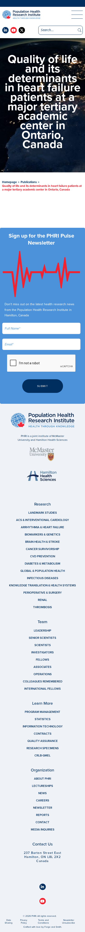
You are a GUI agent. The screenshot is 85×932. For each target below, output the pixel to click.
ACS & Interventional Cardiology (42, 520)
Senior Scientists (42, 638)
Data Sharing (8, 921)
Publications (29, 182)
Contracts (42, 734)
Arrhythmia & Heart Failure (42, 527)
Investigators (42, 652)
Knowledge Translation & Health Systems (42, 585)
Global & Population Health (42, 571)
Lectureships (42, 786)
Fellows (42, 660)
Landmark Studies (42, 513)
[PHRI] (34, 14)
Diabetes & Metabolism (42, 563)
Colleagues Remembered (42, 681)
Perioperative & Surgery (42, 593)
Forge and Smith (52, 927)
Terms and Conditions (43, 921)
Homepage (9, 182)
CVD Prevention (42, 556)
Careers (42, 800)
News (42, 793)
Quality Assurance (42, 741)
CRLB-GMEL (42, 755)
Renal (42, 600)
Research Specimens (43, 748)
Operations (43, 674)
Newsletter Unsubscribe (68, 921)
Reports (42, 815)
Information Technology (43, 726)
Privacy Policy (23, 921)
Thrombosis (42, 607)
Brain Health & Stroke (42, 542)
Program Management (42, 712)
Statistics (43, 719)
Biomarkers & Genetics (42, 534)
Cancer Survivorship (42, 549)
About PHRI (42, 779)
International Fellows (42, 689)
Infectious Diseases (42, 578)
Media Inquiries (42, 829)
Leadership (42, 630)
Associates (42, 667)
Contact (42, 822)
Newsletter (42, 808)
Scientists (42, 645)
